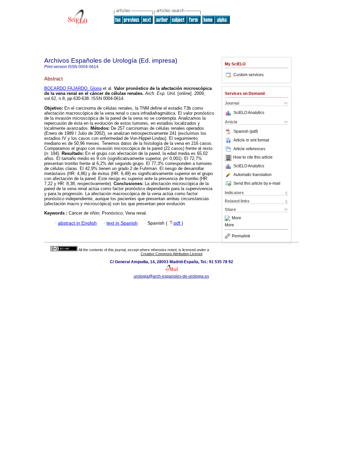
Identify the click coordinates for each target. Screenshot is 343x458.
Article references (249, 149)
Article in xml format (251, 140)
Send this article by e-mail (256, 183)
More (236, 218)
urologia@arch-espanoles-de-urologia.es (171, 276)
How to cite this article (253, 157)
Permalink (241, 236)
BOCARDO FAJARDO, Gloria (72, 88)
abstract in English (77, 223)
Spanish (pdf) (245, 131)
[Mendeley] (228, 218)
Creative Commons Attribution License (172, 254)
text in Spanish (122, 223)
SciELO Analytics (248, 112)
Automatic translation (252, 174)
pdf (178, 223)
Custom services (248, 74)
